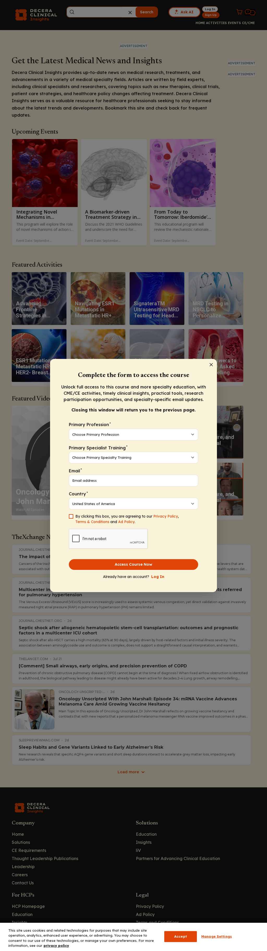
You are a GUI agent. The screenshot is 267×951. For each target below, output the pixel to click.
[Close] (211, 364)
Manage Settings (216, 936)
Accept (180, 936)
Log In (157, 576)
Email (75, 470)
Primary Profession (90, 424)
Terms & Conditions (92, 521)
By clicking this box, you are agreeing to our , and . (127, 519)
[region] (133, 937)
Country (78, 493)
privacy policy (56, 945)
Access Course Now (133, 564)
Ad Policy (126, 521)
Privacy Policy (165, 516)
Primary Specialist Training (98, 447)
